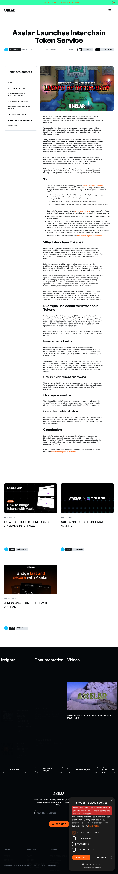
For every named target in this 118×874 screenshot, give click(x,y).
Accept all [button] (81, 857)
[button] (109, 10)
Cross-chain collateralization (20, 120)
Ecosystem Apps (58, 856)
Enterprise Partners (55, 861)
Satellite (54, 866)
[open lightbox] (92, 696)
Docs (29, 856)
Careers (8, 860)
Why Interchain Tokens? (17, 88)
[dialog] (92, 834)
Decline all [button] (102, 857)
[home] (9, 10)
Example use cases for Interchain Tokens (17, 95)
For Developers (35, 868)
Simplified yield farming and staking (19, 108)
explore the (89, 236)
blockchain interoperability (93, 186)
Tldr (10, 82)
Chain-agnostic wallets (18, 114)
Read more (93, 826)
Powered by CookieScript (92, 868)
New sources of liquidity (18, 101)
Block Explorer (35, 864)
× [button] (111, 800)
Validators (55, 870)
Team (7, 856)
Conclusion (13, 126)
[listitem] (92, 699)
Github (30, 860)
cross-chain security (83, 211)
